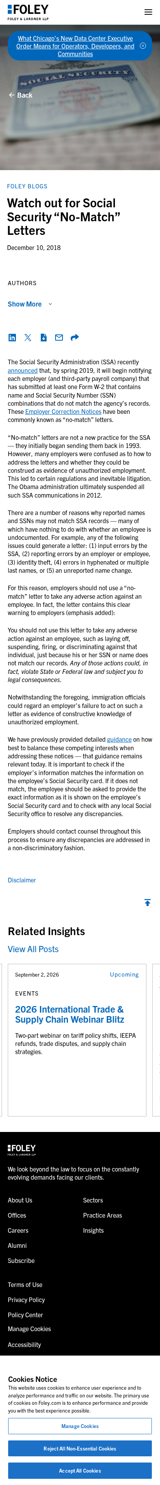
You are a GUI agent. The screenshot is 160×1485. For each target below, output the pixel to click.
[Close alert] (143, 46)
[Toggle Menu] (148, 12)
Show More (25, 303)
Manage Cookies (80, 1426)
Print (43, 337)
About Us (20, 1200)
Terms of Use (25, 1284)
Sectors (93, 1200)
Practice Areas (102, 1215)
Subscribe (21, 1260)
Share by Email (59, 337)
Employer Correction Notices (63, 411)
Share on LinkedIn (12, 337)
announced (23, 370)
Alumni (17, 1245)
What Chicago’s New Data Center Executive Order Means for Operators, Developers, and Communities (75, 45)
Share (74, 337)
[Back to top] (147, 904)
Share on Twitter (28, 337)
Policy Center (25, 1314)
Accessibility (24, 1344)
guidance (119, 739)
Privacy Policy (26, 1299)
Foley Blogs (27, 186)
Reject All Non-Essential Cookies (79, 1448)
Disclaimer (22, 880)
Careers (18, 1230)
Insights (93, 1230)
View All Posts (33, 948)
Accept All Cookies (80, 1470)
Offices (17, 1215)
